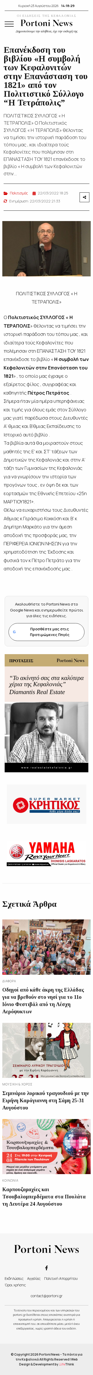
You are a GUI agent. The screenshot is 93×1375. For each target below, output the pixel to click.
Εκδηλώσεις (14, 1278)
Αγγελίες (34, 1278)
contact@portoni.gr (47, 1295)
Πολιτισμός (19, 193)
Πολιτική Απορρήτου (61, 1278)
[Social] (46, 1268)
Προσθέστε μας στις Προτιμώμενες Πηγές (41, 631)
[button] (9, 24)
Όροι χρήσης (15, 1284)
